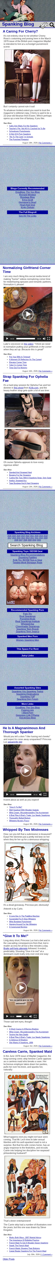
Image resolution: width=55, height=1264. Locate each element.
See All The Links (27, 216)
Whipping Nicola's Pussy (19, 821)
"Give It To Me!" (15, 807)
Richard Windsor (27, 194)
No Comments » (45, 143)
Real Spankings (27, 616)
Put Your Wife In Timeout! (19, 357)
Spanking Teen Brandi (27, 629)
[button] (28, 314)
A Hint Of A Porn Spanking (20, 134)
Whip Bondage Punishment (20, 922)
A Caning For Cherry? (20, 31)
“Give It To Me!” (15, 936)
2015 (19, 538)
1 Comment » (46, 1254)
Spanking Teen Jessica (27, 631)
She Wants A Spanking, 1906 (21, 1043)
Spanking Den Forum (27, 699)
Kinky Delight (27, 207)
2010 (41, 538)
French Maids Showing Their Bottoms (24, 1248)
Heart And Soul (27, 205)
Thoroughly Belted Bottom (19, 818)
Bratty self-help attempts (16, 948)
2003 (39, 540)
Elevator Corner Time (18, 362)
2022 (27, 536)
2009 (46, 538)
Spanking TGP (27, 696)
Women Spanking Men (27, 640)
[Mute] (44, 338)
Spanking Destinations (27, 694)
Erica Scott (27, 200)
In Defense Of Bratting (18, 1040)
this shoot (19, 388)
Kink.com (33, 388)
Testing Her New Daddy (18, 1034)
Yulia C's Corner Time (18, 365)
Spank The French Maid (19, 1245)
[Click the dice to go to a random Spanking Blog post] (44, 28)
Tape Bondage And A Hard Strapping (24, 483)
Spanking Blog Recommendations (27, 555)
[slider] (25, 338)
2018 (46, 536)
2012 (32, 538)
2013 (28, 538)
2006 (25, 540)
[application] (28, 314)
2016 (14, 538)
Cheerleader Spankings (27, 626)
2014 (23, 538)
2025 (14, 536)
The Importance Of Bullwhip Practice (24, 1240)
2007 (21, 540)
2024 (18, 536)
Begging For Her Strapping (20, 475)
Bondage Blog (27, 197)
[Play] (7, 338)
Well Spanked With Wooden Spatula (24, 810)
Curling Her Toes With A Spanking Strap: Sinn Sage (30, 478)
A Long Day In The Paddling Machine (24, 916)
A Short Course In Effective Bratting (23, 1029)
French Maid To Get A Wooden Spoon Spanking (28, 1243)
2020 (36, 536)
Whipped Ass (27, 624)
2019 (41, 536)
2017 (10, 538)
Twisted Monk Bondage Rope (27, 562)
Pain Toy (27, 614)
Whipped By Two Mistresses (25, 830)
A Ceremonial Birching (18, 927)
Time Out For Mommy (18, 368)
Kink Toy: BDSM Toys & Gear (27, 560)
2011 (36, 538)
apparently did (15, 742)
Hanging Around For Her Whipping (23, 924)
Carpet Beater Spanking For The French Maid (27, 1251)
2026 (9, 536)
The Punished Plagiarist (19, 139)
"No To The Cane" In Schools (21, 137)
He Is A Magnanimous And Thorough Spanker (24, 730)
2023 (23, 536)
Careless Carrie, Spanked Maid (27, 1051)
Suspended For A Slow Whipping (22, 919)
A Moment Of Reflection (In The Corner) (25, 359)
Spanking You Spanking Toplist (27, 691)
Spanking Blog (18, 24)
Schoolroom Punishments (19, 131)
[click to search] (52, 27)
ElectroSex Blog (27, 718)
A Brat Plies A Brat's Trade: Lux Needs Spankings (29, 815)
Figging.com (27, 710)
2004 (34, 540)
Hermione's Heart (27, 202)
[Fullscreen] (48, 338)
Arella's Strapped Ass (18, 481)
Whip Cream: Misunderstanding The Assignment (29, 813)
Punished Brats (27, 619)
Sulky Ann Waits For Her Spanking (23, 126)
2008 (16, 540)
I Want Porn (27, 713)
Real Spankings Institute (27, 621)
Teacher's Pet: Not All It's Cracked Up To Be (27, 128)
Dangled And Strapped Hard (20, 472)
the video (28, 344)
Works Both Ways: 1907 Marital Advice (25, 1237)
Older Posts (9, 1259)
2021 (32, 536)
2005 (30, 540)
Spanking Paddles (27, 557)
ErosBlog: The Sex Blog (28, 192)
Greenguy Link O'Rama (27, 715)
